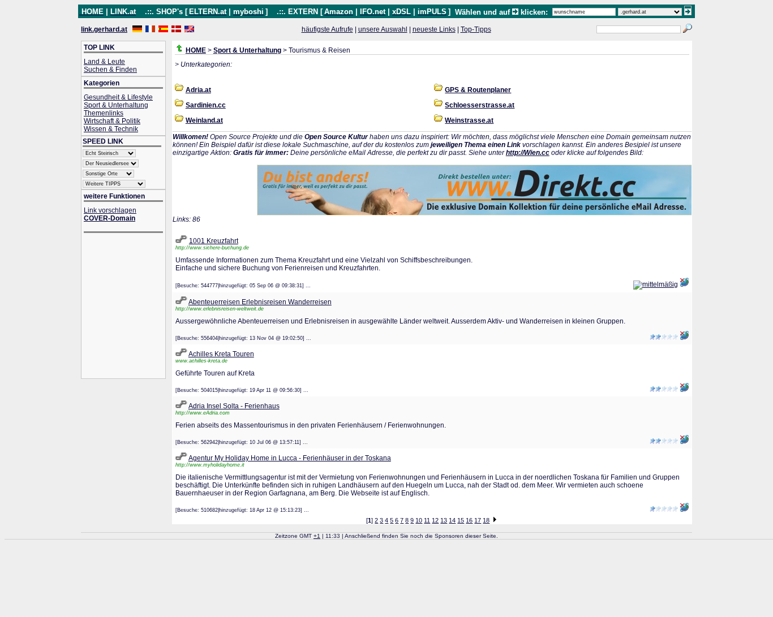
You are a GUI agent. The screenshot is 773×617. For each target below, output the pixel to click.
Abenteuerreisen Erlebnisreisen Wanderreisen (260, 302)
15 (460, 520)
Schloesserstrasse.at (479, 105)
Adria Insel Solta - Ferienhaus (234, 406)
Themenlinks (103, 113)
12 (435, 520)
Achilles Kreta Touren (221, 354)
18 (486, 520)
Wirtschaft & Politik (112, 121)
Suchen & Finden (110, 70)
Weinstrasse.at (469, 120)
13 (443, 520)
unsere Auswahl (382, 29)
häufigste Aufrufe (327, 29)
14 (452, 520)
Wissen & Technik (111, 129)
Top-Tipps (476, 29)
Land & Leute (104, 62)
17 (477, 520)
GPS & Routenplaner (478, 90)
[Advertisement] (129, 307)
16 (469, 520)
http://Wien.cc (527, 153)
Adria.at (198, 90)
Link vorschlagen (110, 210)
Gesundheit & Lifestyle (118, 97)
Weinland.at (204, 120)
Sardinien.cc (206, 105)
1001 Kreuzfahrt (213, 241)
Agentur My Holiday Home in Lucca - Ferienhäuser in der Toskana (289, 458)
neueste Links (434, 29)
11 (427, 520)
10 (418, 520)
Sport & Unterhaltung (116, 105)
